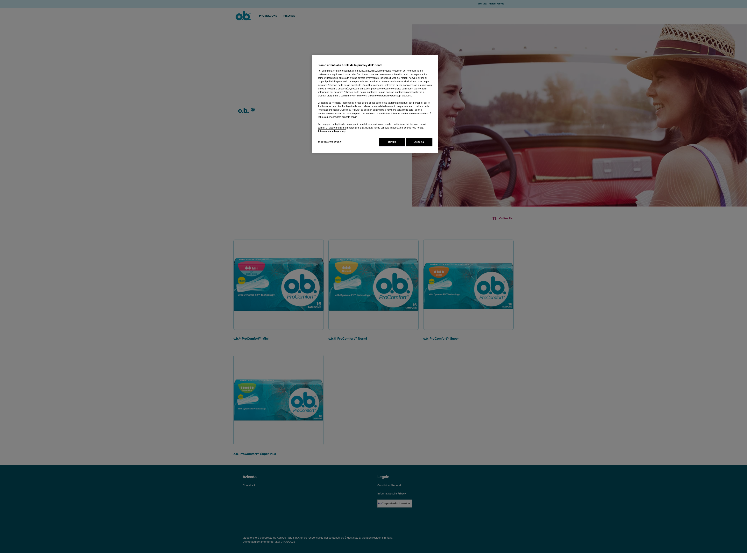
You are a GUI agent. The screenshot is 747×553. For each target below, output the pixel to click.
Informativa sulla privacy (332, 131)
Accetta (419, 142)
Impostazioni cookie (330, 141)
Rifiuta (392, 142)
